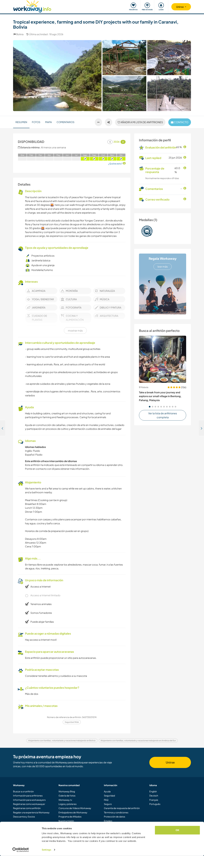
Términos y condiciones (116, 812)
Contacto (180, 122)
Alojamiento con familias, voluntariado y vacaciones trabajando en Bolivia (61, 740)
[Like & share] (108, 122)
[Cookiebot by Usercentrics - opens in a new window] (21, 849)
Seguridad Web (72, 722)
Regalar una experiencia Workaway (31, 812)
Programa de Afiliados (69, 816)
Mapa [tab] (48, 122)
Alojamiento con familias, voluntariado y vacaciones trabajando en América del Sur (138, 740)
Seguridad (109, 795)
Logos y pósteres (67, 804)
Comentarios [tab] (65, 122)
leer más (162, 266)
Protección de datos (114, 816)
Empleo (108, 820)
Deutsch (153, 795)
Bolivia (20, 34)
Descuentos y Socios (24, 816)
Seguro (108, 804)
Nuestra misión (66, 820)
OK (177, 830)
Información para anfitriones (28, 795)
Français (153, 799)
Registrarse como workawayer (29, 804)
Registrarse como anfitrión (27, 808)
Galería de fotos (66, 795)
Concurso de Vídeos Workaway (74, 808)
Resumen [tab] (21, 122)
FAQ (106, 799)
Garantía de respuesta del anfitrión (122, 808)
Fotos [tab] (36, 122)
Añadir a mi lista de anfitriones (141, 122)
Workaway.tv (65, 799)
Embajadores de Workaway (72, 812)
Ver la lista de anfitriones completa (162, 415)
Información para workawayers (29, 799)
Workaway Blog (66, 791)
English (153, 791)
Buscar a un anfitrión (23, 791)
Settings (46, 849)
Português (154, 804)
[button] (149, 406)
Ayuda (107, 791)
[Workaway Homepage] (32, 5)
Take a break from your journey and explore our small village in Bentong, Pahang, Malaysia (160, 396)
